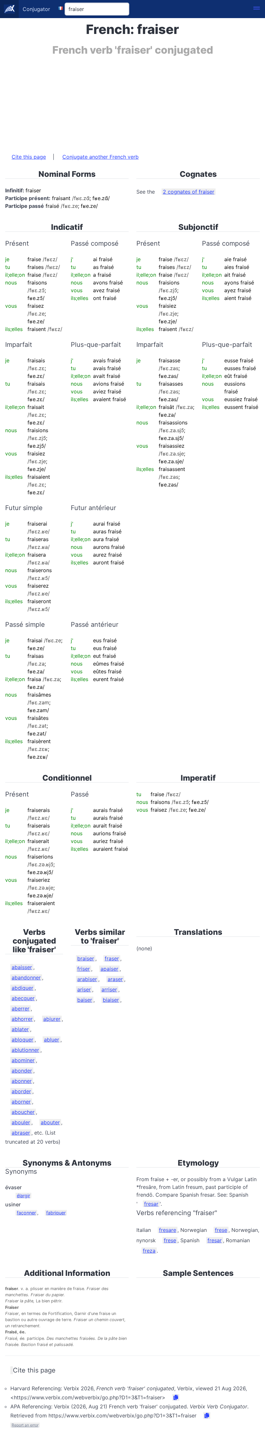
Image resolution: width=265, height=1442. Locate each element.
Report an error (25, 1425)
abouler (21, 1122)
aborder (21, 1091)
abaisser (22, 967)
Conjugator (36, 9)
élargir (23, 1195)
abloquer (22, 1039)
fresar (151, 1204)
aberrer (20, 1008)
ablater (20, 1029)
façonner (26, 1212)
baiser (84, 1000)
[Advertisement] (132, 101)
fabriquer (56, 1212)
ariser (84, 989)
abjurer (51, 1019)
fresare (167, 1230)
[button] (256, 9)
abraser (21, 1132)
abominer (23, 1060)
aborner (21, 1101)
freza (149, 1250)
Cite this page (29, 157)
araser (115, 979)
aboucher (23, 1112)
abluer (51, 1039)
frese (221, 1230)
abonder (22, 1070)
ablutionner (25, 1050)
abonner (22, 1081)
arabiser (87, 979)
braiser (85, 958)
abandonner (26, 977)
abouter (50, 1122)
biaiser (111, 1000)
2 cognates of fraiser (188, 191)
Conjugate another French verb (100, 157)
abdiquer (22, 988)
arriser (109, 989)
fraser (112, 958)
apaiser (109, 969)
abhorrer (22, 1019)
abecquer (23, 998)
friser (83, 969)
